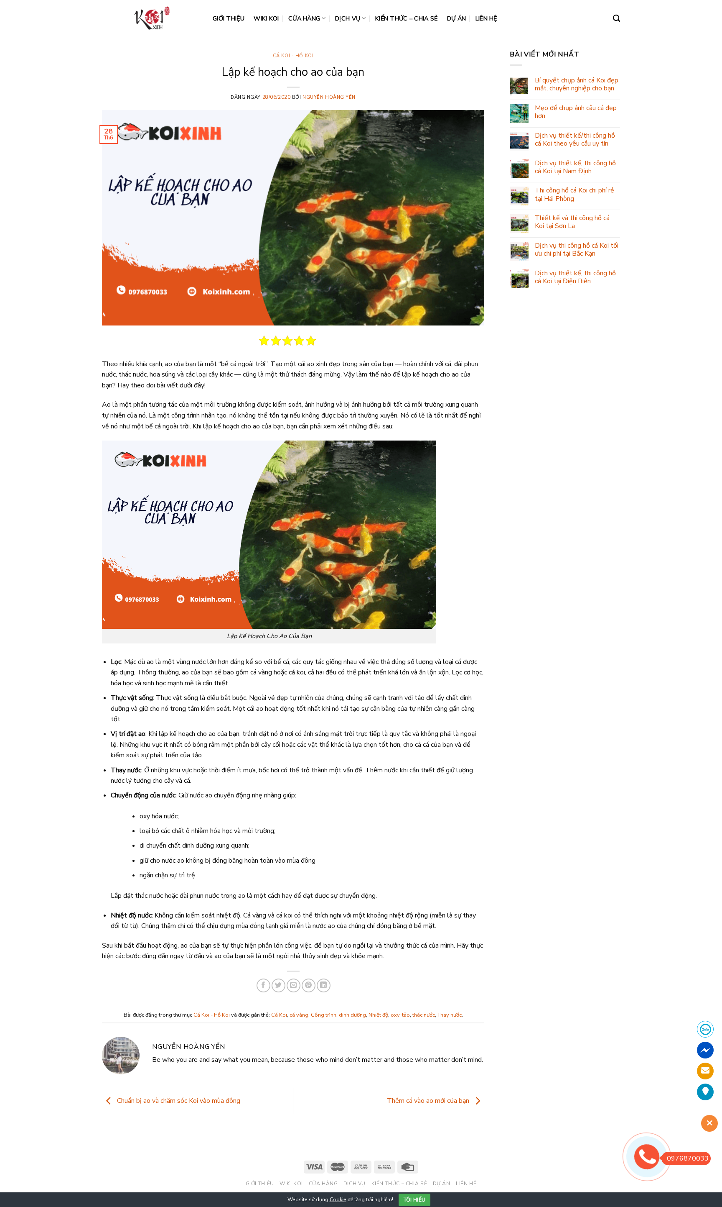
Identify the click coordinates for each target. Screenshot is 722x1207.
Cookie (338, 1199)
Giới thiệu (228, 18)
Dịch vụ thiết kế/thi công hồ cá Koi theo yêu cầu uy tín (575, 140)
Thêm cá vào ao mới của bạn (429, 1100)
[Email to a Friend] (293, 985)
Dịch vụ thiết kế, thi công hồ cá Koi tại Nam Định (575, 167)
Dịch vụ (347, 18)
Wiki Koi (266, 18)
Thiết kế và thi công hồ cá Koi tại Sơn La (572, 222)
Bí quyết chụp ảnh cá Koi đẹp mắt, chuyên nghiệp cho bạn (576, 84)
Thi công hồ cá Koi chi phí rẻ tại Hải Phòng (574, 194)
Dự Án (456, 18)
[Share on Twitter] (278, 985)
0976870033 (688, 1158)
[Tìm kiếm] (616, 18)
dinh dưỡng (352, 1015)
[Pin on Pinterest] (308, 985)
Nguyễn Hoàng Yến (329, 97)
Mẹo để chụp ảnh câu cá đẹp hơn (576, 112)
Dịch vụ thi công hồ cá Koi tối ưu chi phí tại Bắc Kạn (576, 250)
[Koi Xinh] (151, 18)
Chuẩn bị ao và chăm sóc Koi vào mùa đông (177, 1100)
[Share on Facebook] (263, 985)
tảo (406, 1015)
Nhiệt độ (378, 1015)
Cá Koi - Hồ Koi (293, 56)
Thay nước (449, 1015)
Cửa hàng (304, 18)
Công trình (323, 1015)
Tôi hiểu (415, 1200)
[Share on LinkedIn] (323, 985)
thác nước (423, 1015)
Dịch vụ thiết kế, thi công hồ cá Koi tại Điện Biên (575, 277)
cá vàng (299, 1015)
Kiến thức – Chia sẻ (406, 18)
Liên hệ (486, 18)
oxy (395, 1015)
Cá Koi (279, 1015)
